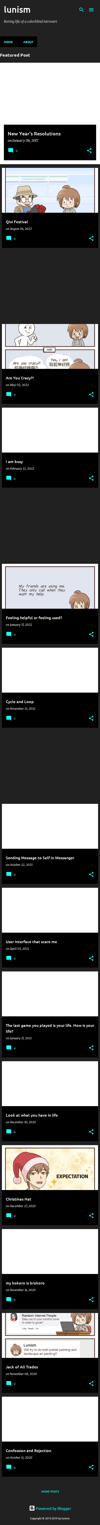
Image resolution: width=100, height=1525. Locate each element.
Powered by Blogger (53, 1508)
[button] (89, 151)
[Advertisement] (50, 286)
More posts (50, 1491)
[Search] (81, 10)
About (28, 42)
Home (8, 42)
